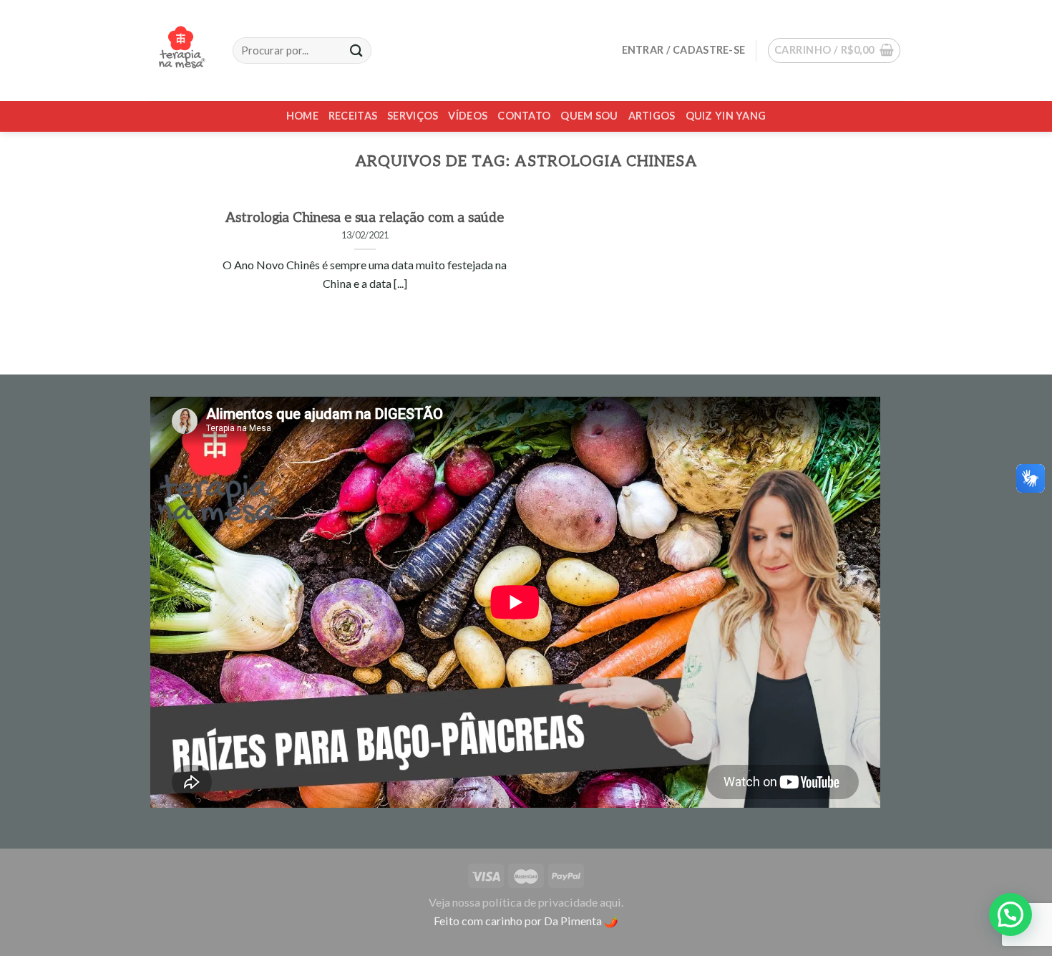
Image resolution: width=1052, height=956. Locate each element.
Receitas (352, 116)
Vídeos (467, 116)
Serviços (412, 116)
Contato (523, 116)
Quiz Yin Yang (726, 116)
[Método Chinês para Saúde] (180, 50)
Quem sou (589, 116)
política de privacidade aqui (551, 902)
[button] (1010, 914)
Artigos (652, 116)
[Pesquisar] (356, 50)
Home (302, 116)
